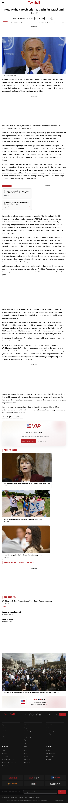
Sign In (50, 714)
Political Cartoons (6, 737)
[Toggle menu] (3, 2)
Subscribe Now (43, 441)
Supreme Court (27, 743)
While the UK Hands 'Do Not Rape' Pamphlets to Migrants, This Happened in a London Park (31, 693)
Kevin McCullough (50, 731)
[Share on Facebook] (43, 18)
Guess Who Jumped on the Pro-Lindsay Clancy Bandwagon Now (23, 555)
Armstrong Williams (19, 18)
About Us (26, 751)
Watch (3, 734)
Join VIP (63, 714)
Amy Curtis (6, 521)
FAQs (56, 714)
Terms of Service (5, 797)
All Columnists (49, 743)
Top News (4, 725)
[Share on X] (35, 18)
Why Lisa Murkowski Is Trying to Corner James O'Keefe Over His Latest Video (27, 484)
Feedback (21, 797)
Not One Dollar (8, 619)
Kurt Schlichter (49, 725)
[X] (29, 714)
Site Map (38, 797)
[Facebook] (36, 714)
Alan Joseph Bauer (50, 737)
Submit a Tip (27, 760)
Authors (4, 743)
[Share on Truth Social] (39, 18)
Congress (26, 728)
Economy (26, 734)
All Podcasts (5, 766)
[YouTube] (40, 714)
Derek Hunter (49, 728)
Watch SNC (48, 760)
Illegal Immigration (28, 740)
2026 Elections (27, 725)
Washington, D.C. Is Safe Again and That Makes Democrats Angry (27, 601)
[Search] (65, 2)
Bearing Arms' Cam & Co (8, 760)
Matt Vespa (6, 486)
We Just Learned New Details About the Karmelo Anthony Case (23, 519)
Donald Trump (27, 731)
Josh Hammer (49, 740)
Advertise (26, 754)
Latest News (5, 728)
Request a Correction (30, 797)
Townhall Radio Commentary (9, 763)
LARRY (3, 751)
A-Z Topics (27, 721)
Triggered (4, 754)
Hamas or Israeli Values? (11, 612)
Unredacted (5, 757)
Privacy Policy (14, 797)
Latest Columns (5, 731)
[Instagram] (32, 714)
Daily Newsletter (50, 757)
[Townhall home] (8, 714)
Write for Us (27, 763)
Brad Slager (49, 734)
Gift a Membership (50, 754)
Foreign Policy (27, 737)
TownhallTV (5, 740)
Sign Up (62, 792)
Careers (26, 757)
